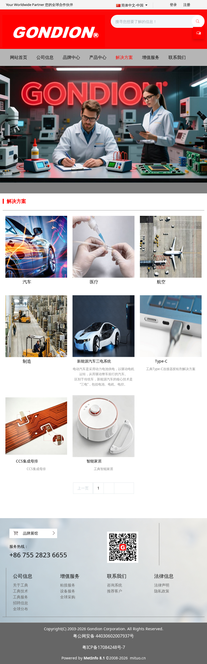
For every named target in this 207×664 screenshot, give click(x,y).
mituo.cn (138, 657)
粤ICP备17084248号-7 (103, 647)
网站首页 (18, 57)
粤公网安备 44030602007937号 (103, 636)
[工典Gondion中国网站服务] (53, 31)
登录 (173, 4)
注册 (186, 4)
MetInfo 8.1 (94, 657)
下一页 (124, 488)
